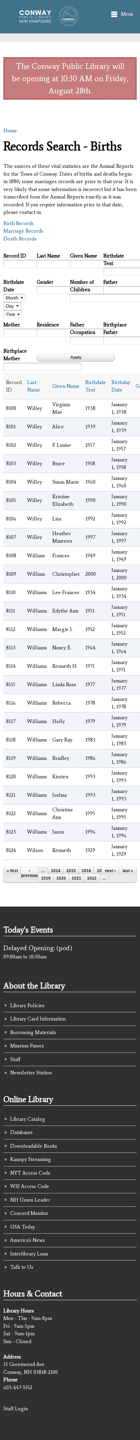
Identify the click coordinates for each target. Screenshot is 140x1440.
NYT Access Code (30, 1173)
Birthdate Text (113, 260)
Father (110, 282)
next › (110, 870)
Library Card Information (38, 1019)
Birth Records (18, 223)
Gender (45, 282)
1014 (55, 870)
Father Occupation (82, 329)
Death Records (19, 239)
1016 (86, 870)
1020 (61, 878)
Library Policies (27, 1005)
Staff (15, 1059)
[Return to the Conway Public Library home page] (46, 23)
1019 (46, 878)
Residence (48, 325)
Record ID (14, 256)
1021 (76, 878)
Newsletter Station (31, 1073)
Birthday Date (120, 386)
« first (12, 870)
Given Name (83, 256)
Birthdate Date (13, 286)
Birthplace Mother (15, 355)
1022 (92, 878)
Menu (127, 14)
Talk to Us (21, 1267)
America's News (27, 1240)
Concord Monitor (29, 1213)
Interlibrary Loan (29, 1254)
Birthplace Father (115, 329)
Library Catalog (27, 1119)
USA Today (22, 1227)
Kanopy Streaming (30, 1159)
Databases (21, 1132)
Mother (11, 325)
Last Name (48, 256)
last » (128, 870)
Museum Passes (27, 1046)
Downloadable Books (33, 1146)
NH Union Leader (30, 1200)
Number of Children (82, 286)
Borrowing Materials (33, 1032)
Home (10, 131)
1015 (71, 870)
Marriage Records (23, 231)
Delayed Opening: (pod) (37, 948)
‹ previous (29, 873)
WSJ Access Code (29, 1186)
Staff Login (15, 1409)
